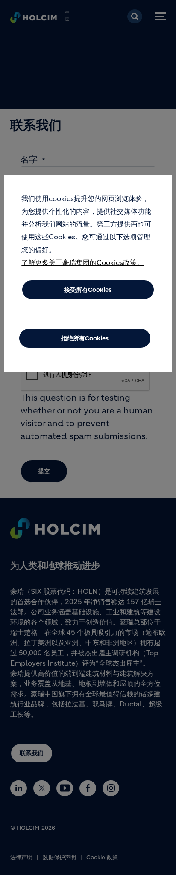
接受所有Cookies (87, 290)
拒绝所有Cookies (85, 338)
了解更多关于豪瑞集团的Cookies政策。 (82, 262)
